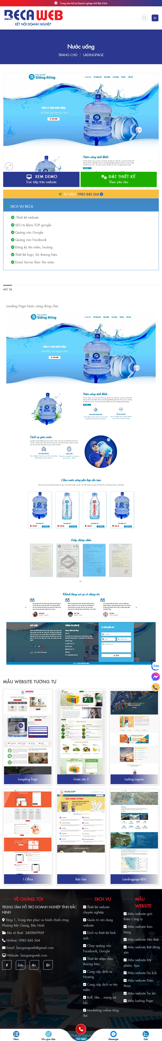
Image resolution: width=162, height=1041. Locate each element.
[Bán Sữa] (81, 821)
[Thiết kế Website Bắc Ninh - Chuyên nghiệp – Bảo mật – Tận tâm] (33, 18)
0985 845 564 (88, 194)
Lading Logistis (134, 779)
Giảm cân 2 (81, 779)
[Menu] (155, 18)
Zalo (20, 965)
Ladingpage (93, 54)
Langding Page (27, 779)
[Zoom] (9, 166)
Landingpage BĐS (134, 879)
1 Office (28, 879)
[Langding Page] (27, 768)
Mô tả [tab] (7, 289)
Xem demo (42, 179)
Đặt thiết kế (121, 179)
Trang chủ (67, 54)
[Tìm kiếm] (144, 18)
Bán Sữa (81, 879)
